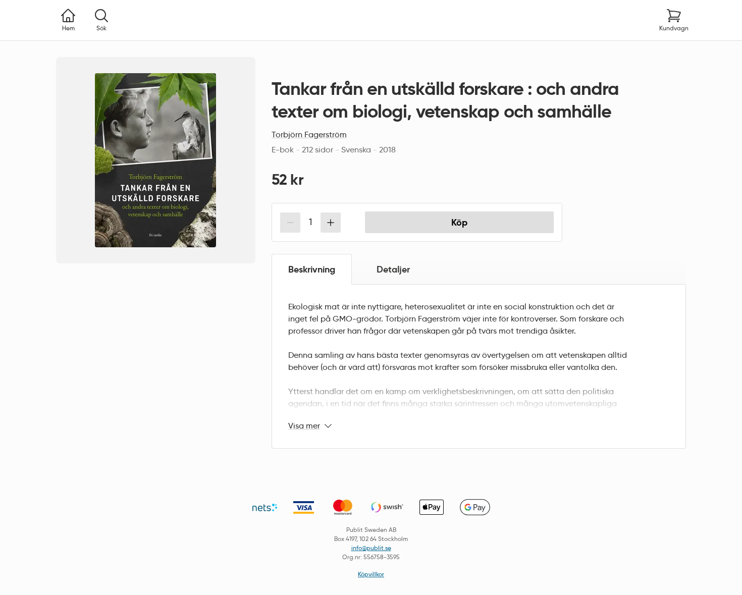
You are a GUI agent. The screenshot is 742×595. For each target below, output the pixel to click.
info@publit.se (371, 548)
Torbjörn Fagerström (309, 134)
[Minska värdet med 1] (290, 222)
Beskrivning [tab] (311, 269)
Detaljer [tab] (393, 269)
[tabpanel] (478, 366)
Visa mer (304, 425)
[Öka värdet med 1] (331, 222)
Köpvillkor (371, 574)
